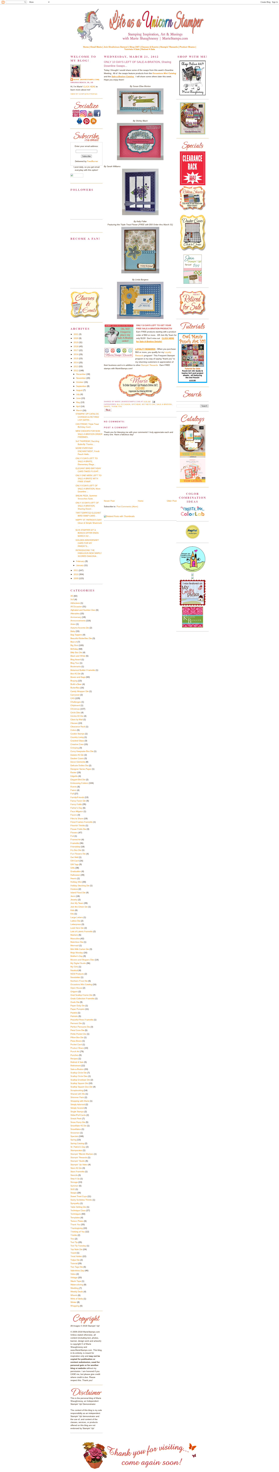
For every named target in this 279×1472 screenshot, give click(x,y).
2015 (76, 358)
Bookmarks (75, 666)
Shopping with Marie (79, 1101)
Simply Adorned (77, 1104)
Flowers (74, 832)
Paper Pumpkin (77, 1009)
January (80, 565)
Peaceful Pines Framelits (81, 1019)
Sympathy (75, 1203)
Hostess (74, 889)
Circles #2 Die (76, 716)
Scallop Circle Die (78, 1072)
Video (73, 1274)
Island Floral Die (77, 892)
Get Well (74, 857)
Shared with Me (77, 1094)
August (79, 390)
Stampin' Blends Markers (81, 1154)
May (78, 402)
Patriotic (74, 1016)
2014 (76, 362)
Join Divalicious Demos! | (116, 47)
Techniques (75, 1214)
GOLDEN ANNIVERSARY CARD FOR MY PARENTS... (87, 543)
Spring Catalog (77, 1143)
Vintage (73, 1277)
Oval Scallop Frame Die (81, 995)
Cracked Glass (77, 740)
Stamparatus (76, 1150)
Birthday (136, 404)
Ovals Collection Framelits (82, 998)
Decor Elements (77, 762)
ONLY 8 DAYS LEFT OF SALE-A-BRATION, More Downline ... (88, 488)
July (78, 394)
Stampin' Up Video (78, 1164)
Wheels (73, 1295)
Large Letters (76, 917)
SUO (72, 1189)
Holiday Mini (76, 882)
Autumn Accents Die (79, 628)
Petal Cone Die (77, 1030)
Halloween (75, 875)
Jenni (72, 896)
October (80, 382)
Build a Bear (76, 684)
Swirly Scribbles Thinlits (81, 1200)
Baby (72, 631)
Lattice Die (75, 921)
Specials (74, 1136)
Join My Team (76, 903)
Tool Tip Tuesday (78, 1246)
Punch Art (74, 1051)
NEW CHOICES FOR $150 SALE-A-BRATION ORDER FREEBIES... (89, 434)
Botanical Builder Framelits (82, 670)
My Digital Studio (78, 963)
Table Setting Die (78, 1207)
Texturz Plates (76, 1221)
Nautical (74, 970)
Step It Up (75, 1178)
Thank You (116, 406)
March (79, 410)
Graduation (75, 871)
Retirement (75, 1065)
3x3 (72, 599)
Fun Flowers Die (78, 854)
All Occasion (123, 404)
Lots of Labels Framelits (81, 931)
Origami (74, 991)
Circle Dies (75, 712)
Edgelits (74, 776)
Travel (73, 1253)
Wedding (74, 1288)
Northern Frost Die (79, 981)
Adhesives (75, 603)
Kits (72, 914)
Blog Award (75, 659)
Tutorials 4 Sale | (132, 49)
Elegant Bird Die (77, 779)
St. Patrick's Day (77, 1147)
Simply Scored (77, 1108)
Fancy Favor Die (78, 801)
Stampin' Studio (77, 1161)
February (80, 561)
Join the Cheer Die (79, 907)
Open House (76, 988)
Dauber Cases (77, 758)
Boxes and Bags (77, 677)
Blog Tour (74, 663)
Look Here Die (77, 928)
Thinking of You (77, 1231)
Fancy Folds (76, 804)
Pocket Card (76, 1044)
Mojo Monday (76, 952)
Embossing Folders (79, 783)
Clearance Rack (77, 726)
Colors (73, 730)
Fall (72, 793)
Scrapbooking (76, 1090)
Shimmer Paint (77, 1097)
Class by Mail (76, 719)
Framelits (74, 843)
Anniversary (75, 617)
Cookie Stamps (77, 734)
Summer (74, 1186)
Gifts (72, 868)
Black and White (77, 656)
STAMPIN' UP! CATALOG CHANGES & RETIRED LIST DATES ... (87, 417)
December (81, 374)
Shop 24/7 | (135, 47)
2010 (76, 574)
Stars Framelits (77, 1171)
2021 (76, 334)
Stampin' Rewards (149, 365)
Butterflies (75, 687)
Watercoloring (76, 1284)
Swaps (107, 406)
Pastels (73, 1013)
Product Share (77, 1048)
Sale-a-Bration (164, 404)
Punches (74, 1055)
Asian (73, 624)
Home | (87, 47)
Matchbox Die (76, 942)
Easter (73, 772)
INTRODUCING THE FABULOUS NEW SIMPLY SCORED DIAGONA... (89, 553)
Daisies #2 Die (77, 755)
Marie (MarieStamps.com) (86, 79)
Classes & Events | (150, 47)
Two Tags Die (76, 1267)
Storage (74, 1182)
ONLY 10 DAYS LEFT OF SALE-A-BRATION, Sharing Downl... (87, 506)
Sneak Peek (76, 1118)
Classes (74, 723)
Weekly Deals (76, 1291)
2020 (76, 338)
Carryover (75, 695)
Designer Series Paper (80, 769)
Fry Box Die (75, 850)
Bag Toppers (76, 635)
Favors (73, 815)
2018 (76, 346)
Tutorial (73, 1263)
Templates (75, 1217)
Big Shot (74, 645)
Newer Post (109, 501)
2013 (76, 366)
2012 (76, 370)
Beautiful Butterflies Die (81, 638)
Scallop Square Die (79, 1083)
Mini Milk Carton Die (79, 949)
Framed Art (75, 839)
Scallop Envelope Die (80, 1080)
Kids (72, 910)
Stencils (74, 1175)
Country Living (77, 737)
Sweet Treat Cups (78, 1196)
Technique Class (78, 1210)
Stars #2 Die (76, 1168)
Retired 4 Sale (148, 49)
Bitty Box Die (76, 652)
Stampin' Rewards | (170, 47)
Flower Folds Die (78, 829)
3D (71, 596)
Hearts (73, 878)
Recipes (74, 1058)
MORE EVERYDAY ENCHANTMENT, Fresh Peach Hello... (88, 451)
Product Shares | (188, 47)
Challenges (75, 702)
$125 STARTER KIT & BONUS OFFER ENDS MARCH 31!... (87, 533)
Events (73, 787)
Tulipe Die (75, 1260)
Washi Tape (75, 1281)
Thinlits (73, 1235)
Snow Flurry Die (77, 1122)
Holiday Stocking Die (79, 885)
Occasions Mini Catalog (81, 984)
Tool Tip (74, 1242)
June (78, 398)
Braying (73, 681)
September (81, 386)
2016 (76, 354)
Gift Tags (74, 864)
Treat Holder (76, 1256)
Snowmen (75, 1133)
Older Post (172, 501)
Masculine (75, 938)
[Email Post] (153, 401)
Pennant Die (76, 1023)
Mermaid (74, 945)
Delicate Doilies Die (79, 765)
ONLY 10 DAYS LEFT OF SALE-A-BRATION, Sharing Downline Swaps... (137, 63)
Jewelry (73, 899)
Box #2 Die (75, 673)
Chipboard (75, 705)
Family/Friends (77, 797)
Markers (74, 935)
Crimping (74, 748)
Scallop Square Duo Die (81, 1087)
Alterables (75, 613)
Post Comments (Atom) (127, 506)
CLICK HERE (89, 86)
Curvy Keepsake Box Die (81, 751)
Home (140, 501)
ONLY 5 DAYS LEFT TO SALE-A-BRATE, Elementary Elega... (87, 461)
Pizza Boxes (76, 1041)
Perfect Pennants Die (80, 1027)
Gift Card (74, 861)
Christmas (75, 709)
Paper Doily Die (77, 1005)
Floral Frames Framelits (81, 822)
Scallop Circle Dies (79, 1076)
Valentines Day (77, 1270)
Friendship (75, 846)
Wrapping (74, 1306)
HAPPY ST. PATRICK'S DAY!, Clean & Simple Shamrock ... (89, 523)
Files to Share (76, 818)
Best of (73, 642)
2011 (76, 570)
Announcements (77, 620)
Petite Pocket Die (78, 1034)
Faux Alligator (76, 811)
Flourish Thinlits (77, 825)
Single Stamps (77, 1111)
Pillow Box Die (76, 1037)
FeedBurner (92, 161)
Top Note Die (76, 1249)
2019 (76, 342)
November (81, 378)
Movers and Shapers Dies (82, 960)
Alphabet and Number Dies (82, 610)
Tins (72, 1239)
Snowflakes (75, 1129)
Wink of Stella (76, 1299)
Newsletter (75, 977)
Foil (72, 836)
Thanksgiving (76, 1228)
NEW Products (77, 974)
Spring (73, 1140)
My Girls (74, 967)
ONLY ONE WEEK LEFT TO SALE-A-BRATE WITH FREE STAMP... (88, 478)
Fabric (73, 790)
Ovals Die (74, 1002)
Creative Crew (77, 744)
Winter (73, 1302)
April (78, 406)
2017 (76, 350)
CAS (72, 698)
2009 (76, 578)
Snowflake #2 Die (78, 1125)
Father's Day (76, 808)
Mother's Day (148, 404)
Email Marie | (97, 47)
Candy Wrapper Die (79, 691)
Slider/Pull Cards (78, 1115)
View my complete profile (83, 94)
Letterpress (75, 924)
